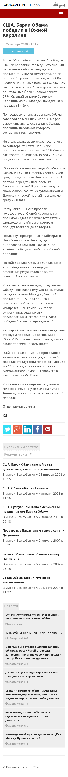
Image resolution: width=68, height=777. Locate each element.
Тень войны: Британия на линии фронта (33, 635)
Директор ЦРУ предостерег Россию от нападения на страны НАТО (32, 677)
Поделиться (17, 51)
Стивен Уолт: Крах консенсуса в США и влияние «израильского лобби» (32, 619)
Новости (11, 606)
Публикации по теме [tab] (21, 447)
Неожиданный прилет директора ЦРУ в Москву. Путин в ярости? (33, 738)
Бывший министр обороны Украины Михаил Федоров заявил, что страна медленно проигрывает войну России (32, 697)
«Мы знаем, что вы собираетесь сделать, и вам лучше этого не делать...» (28, 718)
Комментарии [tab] (18, 454)
